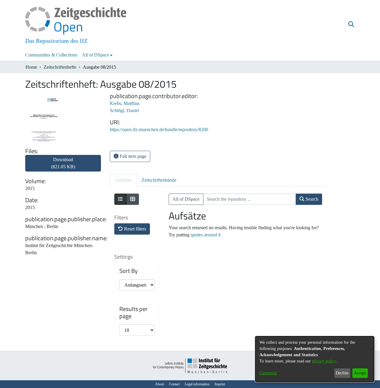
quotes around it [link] (206, 234)
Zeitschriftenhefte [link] (60, 67)
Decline (342, 373)
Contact (174, 384)
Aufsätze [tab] (123, 180)
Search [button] (311, 199)
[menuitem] (97, 55)
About (159, 384)
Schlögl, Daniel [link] (124, 110)
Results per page (133, 312)
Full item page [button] (132, 156)
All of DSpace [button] (95, 54)
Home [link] (31, 67)
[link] (63, 166)
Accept (360, 373)
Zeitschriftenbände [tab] (159, 180)
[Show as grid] (132, 199)
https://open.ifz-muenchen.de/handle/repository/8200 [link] (159, 129)
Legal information (197, 384)
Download (63, 163)
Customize (268, 373)
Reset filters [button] (134, 228)
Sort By (128, 270)
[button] (351, 24)
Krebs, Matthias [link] (125, 103)
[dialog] (314, 359)
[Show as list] (120, 199)
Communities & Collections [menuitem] (51, 54)
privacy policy (324, 361)
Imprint (220, 384)
